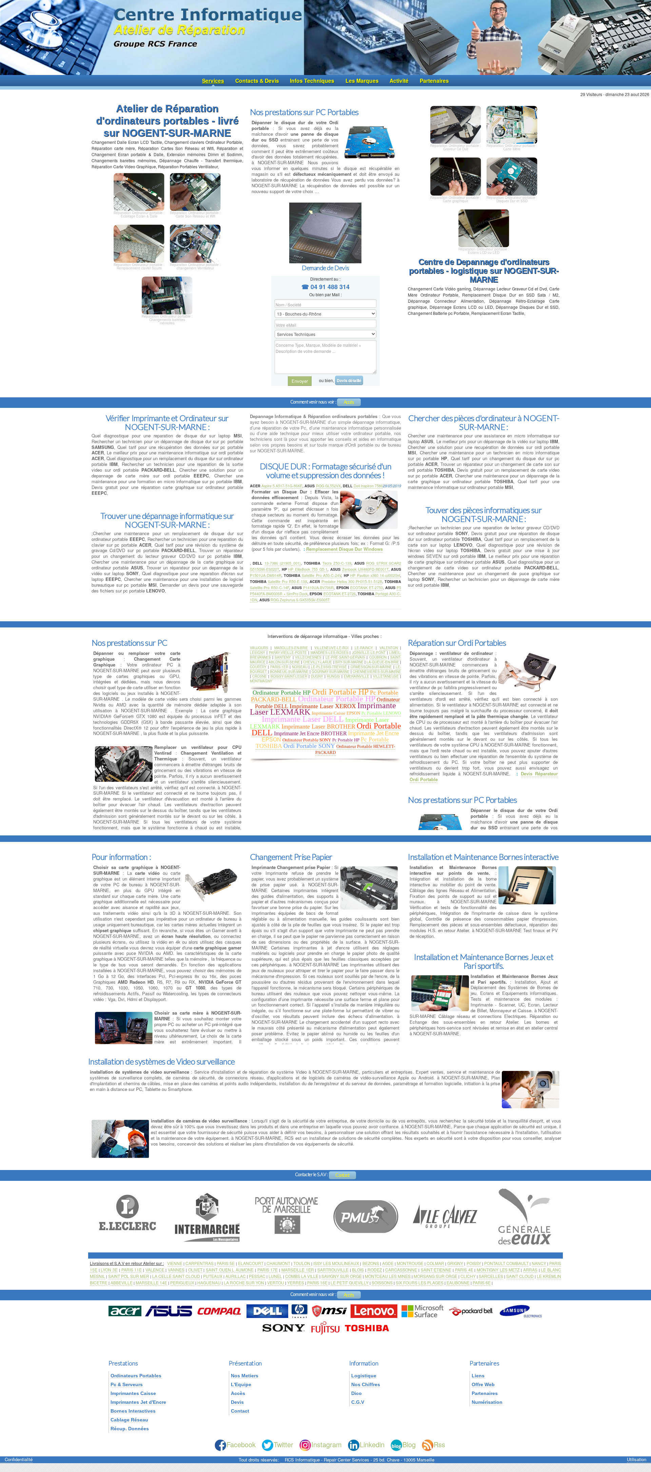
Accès (349, 402)
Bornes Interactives (133, 1411)
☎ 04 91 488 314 (325, 287)
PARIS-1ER (279, 666)
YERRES (295, 1282)
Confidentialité (19, 1459)
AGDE (388, 1263)
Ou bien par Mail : (325, 294)
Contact (342, 1175)
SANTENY (283, 657)
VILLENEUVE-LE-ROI (331, 647)
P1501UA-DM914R (265, 575)
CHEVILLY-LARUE (317, 662)
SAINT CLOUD (520, 1276)
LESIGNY (257, 652)
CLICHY (468, 1276)
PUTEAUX (212, 1276)
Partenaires (434, 80)
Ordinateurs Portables (136, 1375)
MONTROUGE (410, 1263)
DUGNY (317, 676)
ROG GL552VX (328, 485)
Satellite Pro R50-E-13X (287, 581)
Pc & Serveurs (127, 1384)
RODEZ (375, 1269)
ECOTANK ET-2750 (366, 587)
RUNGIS (333, 676)
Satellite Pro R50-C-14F (269, 587)
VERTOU (275, 1282)
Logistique (363, 1375)
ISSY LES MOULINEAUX (336, 1263)
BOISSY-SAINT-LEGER (289, 676)
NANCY (539, 1263)
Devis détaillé (349, 380)
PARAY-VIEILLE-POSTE (288, 652)
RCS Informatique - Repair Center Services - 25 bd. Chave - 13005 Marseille (359, 1459)
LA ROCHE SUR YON (244, 1282)
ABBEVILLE (122, 1282)
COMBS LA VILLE (301, 1276)
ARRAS (530, 1269)
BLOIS (358, 1269)
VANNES (176, 1269)
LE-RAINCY (364, 647)
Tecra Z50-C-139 (337, 563)
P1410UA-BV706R (318, 587)
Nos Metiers (244, 1375)
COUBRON (378, 657)
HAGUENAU (209, 1282)
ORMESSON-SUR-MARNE (371, 666)
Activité (399, 80)
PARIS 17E (267, 1269)
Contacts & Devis (257, 80)
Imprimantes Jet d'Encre (138, 1402)
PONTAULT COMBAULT (506, 1263)
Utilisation (636, 1459)
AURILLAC (235, 1276)
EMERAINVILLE (356, 676)
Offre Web (483, 1384)
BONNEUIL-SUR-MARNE (289, 671)
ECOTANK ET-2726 (339, 593)
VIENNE (174, 1263)
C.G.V (357, 1402)
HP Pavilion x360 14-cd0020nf (375, 575)
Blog (409, 1444)
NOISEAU (300, 666)
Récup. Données (130, 1428)
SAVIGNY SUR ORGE (341, 1276)
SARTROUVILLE (333, 1269)
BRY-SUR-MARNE (349, 662)
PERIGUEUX (182, 1282)
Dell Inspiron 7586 (368, 485)
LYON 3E (109, 1269)
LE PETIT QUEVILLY (350, 1282)
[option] (130, 1216)
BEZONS (370, 1263)
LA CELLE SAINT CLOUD (176, 1276)
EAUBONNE (458, 1282)
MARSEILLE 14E (151, 1282)
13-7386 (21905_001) (282, 563)
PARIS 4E (464, 1269)
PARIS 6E (482, 1282)
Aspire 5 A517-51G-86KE (281, 485)
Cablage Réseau (129, 1419)
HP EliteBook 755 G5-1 (308, 569)
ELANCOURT (250, 1263)
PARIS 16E (317, 1282)
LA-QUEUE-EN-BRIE (383, 662)
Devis (237, 1402)
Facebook (241, 1444)
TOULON (301, 1263)
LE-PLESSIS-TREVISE (329, 666)
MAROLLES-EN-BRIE (291, 647)
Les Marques (362, 80)
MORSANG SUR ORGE (435, 1276)
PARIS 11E (131, 1269)
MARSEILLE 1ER (297, 1269)
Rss (439, 1444)
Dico (356, 1393)
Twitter (283, 1444)
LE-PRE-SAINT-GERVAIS (345, 657)
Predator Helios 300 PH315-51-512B (351, 581)
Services (213, 80)
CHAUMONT (278, 1263)
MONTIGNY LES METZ (498, 1269)
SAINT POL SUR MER (128, 1276)
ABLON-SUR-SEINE (284, 662)
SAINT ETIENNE (436, 1269)
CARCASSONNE (401, 1269)
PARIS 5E (226, 1263)
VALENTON (388, 647)
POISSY (474, 1263)
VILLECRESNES (308, 657)
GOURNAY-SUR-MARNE (331, 671)
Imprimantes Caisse (133, 1393)
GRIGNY (455, 1263)
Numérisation (487, 1402)
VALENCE (154, 1269)
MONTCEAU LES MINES (388, 1276)
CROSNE (259, 676)
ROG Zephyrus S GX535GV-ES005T (300, 599)
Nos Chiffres (365, 1384)
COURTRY (258, 666)
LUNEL (275, 1276)
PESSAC (257, 1276)
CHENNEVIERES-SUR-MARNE (377, 671)
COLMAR (435, 1263)
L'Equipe (241, 1384)
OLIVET (195, 1269)
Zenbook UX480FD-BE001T (365, 569)
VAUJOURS (259, 647)
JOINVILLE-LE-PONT (369, 652)
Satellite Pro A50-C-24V (321, 575)
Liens (478, 1375)
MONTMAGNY (261, 681)
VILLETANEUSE (386, 676)
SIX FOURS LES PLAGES (419, 1282)
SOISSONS (382, 1282)
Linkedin (372, 1444)
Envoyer (300, 381)
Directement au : (325, 279)
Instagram (326, 1444)
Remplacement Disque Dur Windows (344, 549)
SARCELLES (491, 1276)
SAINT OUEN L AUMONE (230, 1269)
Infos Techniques (312, 80)
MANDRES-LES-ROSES (330, 652)
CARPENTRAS (199, 1263)
